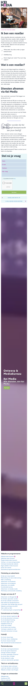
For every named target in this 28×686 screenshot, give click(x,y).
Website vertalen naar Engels (9, 670)
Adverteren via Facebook (8, 581)
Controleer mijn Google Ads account (11, 604)
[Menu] (14, 683)
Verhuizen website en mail (8, 629)
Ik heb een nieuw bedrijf (8, 576)
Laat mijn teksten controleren (9, 668)
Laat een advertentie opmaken (10, 660)
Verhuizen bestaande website (9, 564)
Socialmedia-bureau (7, 587)
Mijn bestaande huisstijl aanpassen (11, 642)
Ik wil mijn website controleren (10, 600)
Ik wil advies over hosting (14, 201)
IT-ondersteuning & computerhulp (11, 610)
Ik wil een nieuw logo (7, 637)
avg (14, 178)
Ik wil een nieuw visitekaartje (9, 639)
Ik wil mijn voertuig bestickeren (10, 649)
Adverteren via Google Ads (9, 597)
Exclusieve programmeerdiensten (10, 569)
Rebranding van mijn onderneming (11, 578)
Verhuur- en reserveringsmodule (10, 562)
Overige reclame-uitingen (8, 652)
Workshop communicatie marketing (11, 590)
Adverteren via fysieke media (9, 589)
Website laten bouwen (7, 556)
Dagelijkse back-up (14, 197)
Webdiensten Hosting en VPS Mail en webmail (5, 678)
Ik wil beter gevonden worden (9, 599)
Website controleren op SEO (9, 606)
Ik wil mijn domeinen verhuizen (10, 618)
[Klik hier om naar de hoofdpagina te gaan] (6, 3)
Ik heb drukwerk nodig (7, 658)
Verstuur (14, 192)
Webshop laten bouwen (8, 558)
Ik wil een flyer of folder (8, 656)
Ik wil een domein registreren (9, 616)
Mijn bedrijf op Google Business (10, 602)
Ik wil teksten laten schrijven (9, 666)
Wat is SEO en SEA (6, 608)
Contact (6, 388)
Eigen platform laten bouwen (9, 565)
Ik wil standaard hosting (8, 620)
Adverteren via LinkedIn (8, 585)
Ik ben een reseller (6, 625)
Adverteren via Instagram (8, 583)
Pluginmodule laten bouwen (9, 560)
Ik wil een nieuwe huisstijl (8, 641)
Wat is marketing (6, 579)
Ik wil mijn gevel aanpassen (9, 650)
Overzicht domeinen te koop (9, 631)
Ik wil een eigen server (7, 621)
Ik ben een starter (6, 567)
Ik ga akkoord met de (9, 178)
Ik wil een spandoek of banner (9, 654)
